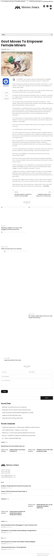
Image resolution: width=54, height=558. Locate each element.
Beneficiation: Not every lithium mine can (13, 446)
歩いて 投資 (4, 438)
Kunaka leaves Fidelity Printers (15, 438)
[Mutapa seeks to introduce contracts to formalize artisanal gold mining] (5, 450)
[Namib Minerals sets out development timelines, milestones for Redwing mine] (32, 505)
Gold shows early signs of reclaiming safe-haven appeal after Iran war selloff (17, 412)
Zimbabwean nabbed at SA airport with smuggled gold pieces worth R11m (11, 228)
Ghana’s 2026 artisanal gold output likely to (14, 491)
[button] (3, 7)
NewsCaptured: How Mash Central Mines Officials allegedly (18, 541)
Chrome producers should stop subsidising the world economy (22, 432)
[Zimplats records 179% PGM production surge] (32, 450)
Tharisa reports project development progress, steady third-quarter (17, 513)
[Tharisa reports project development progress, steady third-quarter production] (5, 512)
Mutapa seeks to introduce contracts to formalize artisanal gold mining (16, 410)
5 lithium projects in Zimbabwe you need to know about (28, 427)
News (8, 49)
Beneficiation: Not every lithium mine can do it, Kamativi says (14, 407)
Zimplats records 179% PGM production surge (11, 415)
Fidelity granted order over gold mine (11, 249)
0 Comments (6, 98)
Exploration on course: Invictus (21, 430)
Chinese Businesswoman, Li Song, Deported (13, 547)
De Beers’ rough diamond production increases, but (16, 486)
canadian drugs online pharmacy (8, 427)
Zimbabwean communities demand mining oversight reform (18, 530)
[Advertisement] (27, 21)
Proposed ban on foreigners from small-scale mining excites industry (21, 435)
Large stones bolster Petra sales (12, 360)
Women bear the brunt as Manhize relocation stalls (12, 418)
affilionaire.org (5, 432)
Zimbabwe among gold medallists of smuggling (43, 195)
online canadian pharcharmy (8, 430)
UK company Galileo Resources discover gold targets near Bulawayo (40, 316)
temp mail (4, 435)
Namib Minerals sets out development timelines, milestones (45, 506)
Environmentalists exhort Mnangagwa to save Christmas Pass (19, 525)
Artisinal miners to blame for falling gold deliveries (22, 195)
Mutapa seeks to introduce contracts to (17, 450)
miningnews (3, 49)
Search (46, 398)
